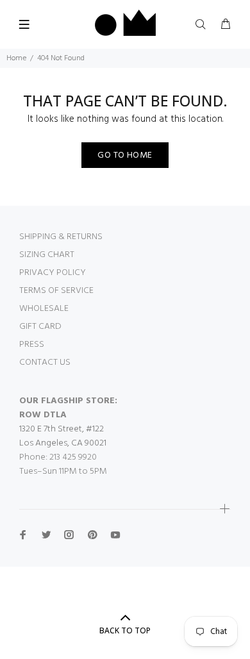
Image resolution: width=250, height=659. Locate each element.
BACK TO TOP (125, 630)
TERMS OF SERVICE (56, 290)
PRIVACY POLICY (52, 272)
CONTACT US (45, 362)
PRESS (31, 344)
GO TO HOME (124, 155)
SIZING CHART (46, 254)
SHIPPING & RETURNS (61, 236)
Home (16, 58)
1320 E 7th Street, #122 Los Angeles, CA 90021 (62, 436)
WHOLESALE (44, 308)
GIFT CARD (40, 326)
